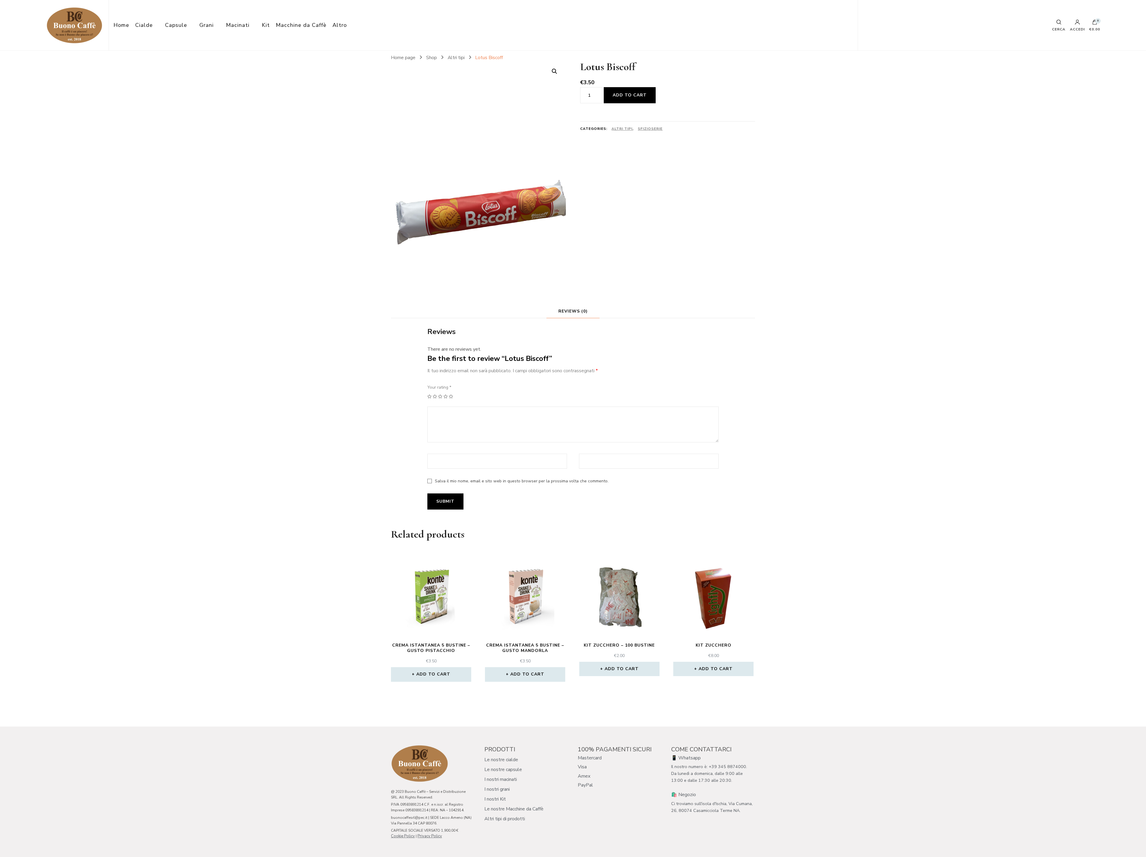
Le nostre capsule (503, 769)
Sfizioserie (650, 128)
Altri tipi (621, 128)
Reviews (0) (573, 311)
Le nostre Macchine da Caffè (513, 809)
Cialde (144, 25)
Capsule (176, 25)
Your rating (439, 387)
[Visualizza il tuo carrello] (1095, 23)
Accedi (1077, 29)
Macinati (237, 25)
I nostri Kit (495, 799)
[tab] (573, 311)
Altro (339, 25)
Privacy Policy (430, 836)
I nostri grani (497, 789)
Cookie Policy (403, 836)
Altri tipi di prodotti (504, 819)
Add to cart (630, 95)
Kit (266, 25)
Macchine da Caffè (301, 25)
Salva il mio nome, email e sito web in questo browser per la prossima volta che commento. (522, 481)
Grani (206, 25)
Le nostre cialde (501, 759)
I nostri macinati (500, 779)
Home (121, 25)
